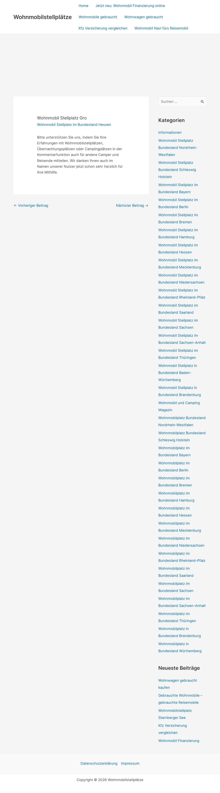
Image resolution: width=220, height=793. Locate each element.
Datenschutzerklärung (99, 763)
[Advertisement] (110, 58)
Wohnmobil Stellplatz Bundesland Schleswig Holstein (177, 169)
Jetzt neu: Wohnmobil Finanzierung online (130, 6)
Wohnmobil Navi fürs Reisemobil (161, 28)
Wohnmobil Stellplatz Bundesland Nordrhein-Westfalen (177, 147)
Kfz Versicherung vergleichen (103, 28)
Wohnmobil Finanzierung (178, 741)
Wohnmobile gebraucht (98, 17)
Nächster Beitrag (132, 205)
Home (83, 6)
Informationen (170, 132)
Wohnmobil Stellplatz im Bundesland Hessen (74, 124)
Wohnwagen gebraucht (143, 17)
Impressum (130, 763)
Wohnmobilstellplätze (42, 17)
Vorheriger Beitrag (31, 205)
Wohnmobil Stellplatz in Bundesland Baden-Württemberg (177, 372)
